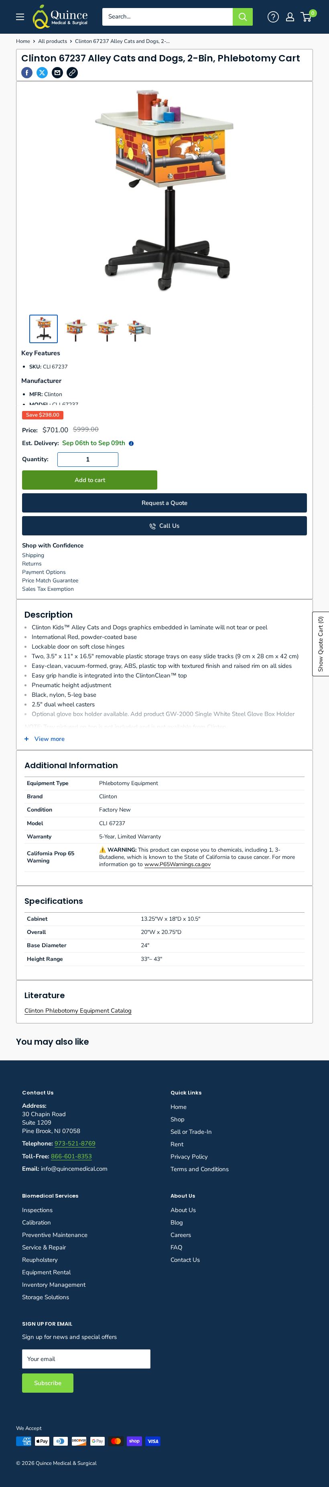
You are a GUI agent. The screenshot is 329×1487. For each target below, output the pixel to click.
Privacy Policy (189, 1157)
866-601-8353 (71, 1156)
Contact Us (185, 1260)
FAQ (177, 1247)
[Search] (243, 17)
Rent (177, 1144)
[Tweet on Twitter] (42, 72)
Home (23, 41)
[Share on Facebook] (26, 72)
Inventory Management (53, 1285)
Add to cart (90, 480)
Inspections (37, 1210)
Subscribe (47, 1383)
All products (52, 41)
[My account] (273, 16)
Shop (178, 1119)
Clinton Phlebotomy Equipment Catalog (78, 1011)
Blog (177, 1222)
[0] (306, 17)
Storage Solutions (45, 1297)
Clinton (53, 394)
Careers (181, 1235)
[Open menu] (20, 17)
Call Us (168, 526)
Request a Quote (164, 503)
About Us (183, 1210)
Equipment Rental (46, 1272)
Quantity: (35, 459)
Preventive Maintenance (54, 1235)
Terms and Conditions (200, 1169)
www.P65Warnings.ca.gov (177, 864)
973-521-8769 (75, 1143)
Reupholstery (40, 1260)
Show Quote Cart (321, 644)
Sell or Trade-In (191, 1132)
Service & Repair (44, 1247)
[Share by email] (57, 72)
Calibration (36, 1222)
